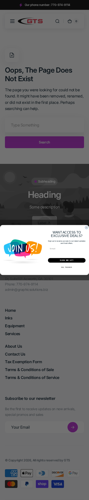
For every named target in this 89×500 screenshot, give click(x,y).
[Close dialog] (86, 227)
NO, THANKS (66, 267)
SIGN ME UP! (67, 260)
